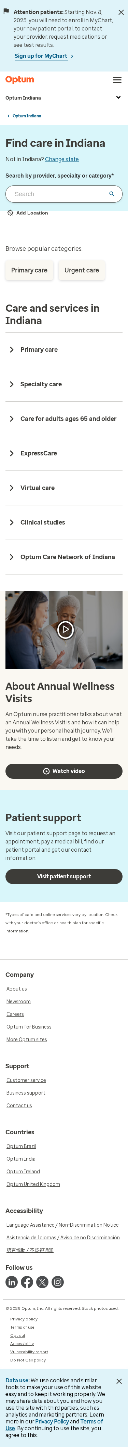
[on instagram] (58, 1282)
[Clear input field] (112, 194)
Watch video (69, 771)
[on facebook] (27, 1282)
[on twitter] (42, 1282)
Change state (62, 159)
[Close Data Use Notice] (119, 1381)
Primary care (29, 270)
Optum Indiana (23, 98)
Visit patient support (64, 876)
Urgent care (82, 270)
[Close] (121, 12)
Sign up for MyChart (41, 56)
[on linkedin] (11, 1282)
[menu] (117, 80)
